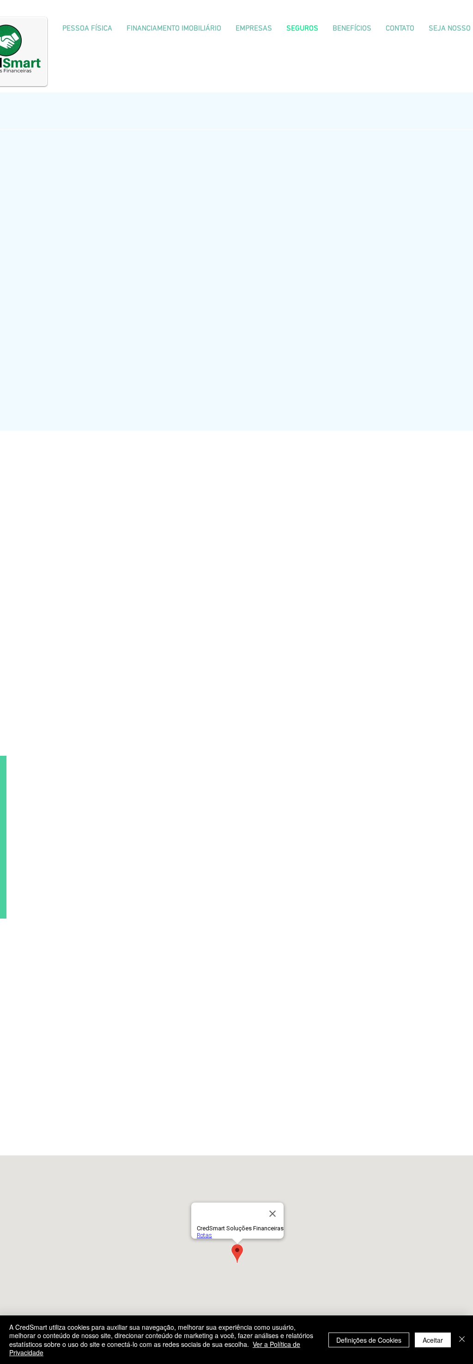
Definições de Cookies (368, 1340)
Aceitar (433, 1340)
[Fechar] (461, 1340)
